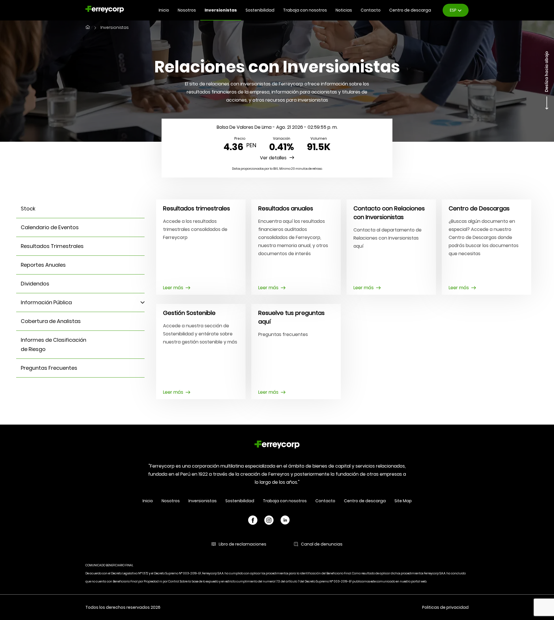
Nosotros (187, 10)
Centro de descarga (410, 10)
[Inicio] (87, 28)
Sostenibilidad (260, 10)
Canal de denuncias (321, 544)
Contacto (371, 10)
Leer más (173, 287)
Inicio (164, 10)
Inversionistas (221, 10)
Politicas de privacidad (445, 607)
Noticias (344, 10)
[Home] (277, 445)
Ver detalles (273, 157)
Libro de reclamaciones (242, 544)
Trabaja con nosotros (305, 10)
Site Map (403, 501)
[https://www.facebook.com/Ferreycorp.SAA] (252, 521)
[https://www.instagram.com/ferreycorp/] (269, 521)
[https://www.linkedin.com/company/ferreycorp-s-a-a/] (285, 521)
